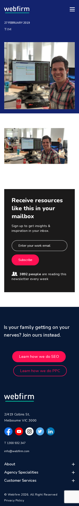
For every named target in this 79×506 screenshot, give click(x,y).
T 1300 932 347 (14, 443)
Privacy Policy (14, 500)
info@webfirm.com (16, 451)
